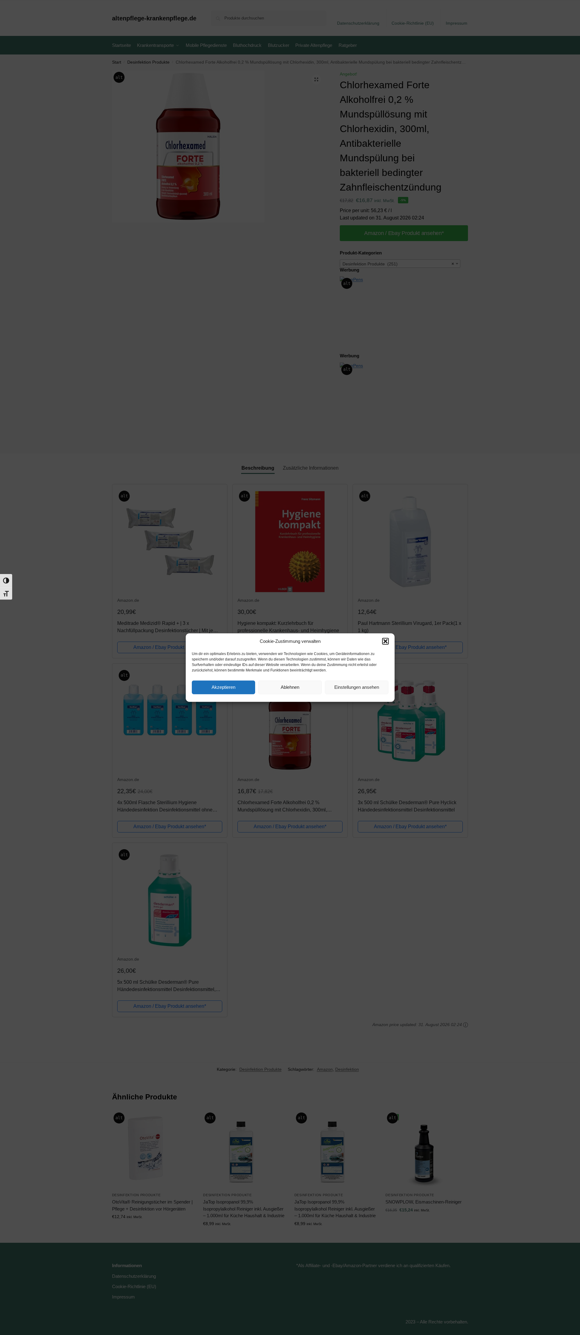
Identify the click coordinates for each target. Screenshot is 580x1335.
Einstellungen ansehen (356, 687)
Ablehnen (290, 687)
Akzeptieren (223, 687)
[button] (385, 641)
